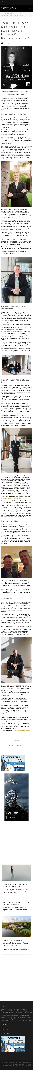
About (15, 4)
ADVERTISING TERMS (8, 1066)
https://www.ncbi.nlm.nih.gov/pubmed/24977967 (13, 484)
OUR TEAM (4, 1024)
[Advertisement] (16, 843)
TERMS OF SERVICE (20, 1066)
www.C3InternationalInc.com (22, 730)
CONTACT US (4, 1029)
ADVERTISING (4, 1027)
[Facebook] (2, 1)
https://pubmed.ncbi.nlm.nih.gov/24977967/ (15, 498)
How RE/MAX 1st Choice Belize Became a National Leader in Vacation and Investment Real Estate (16, 943)
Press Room (20, 4)
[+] (16, 873)
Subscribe (10, 4)
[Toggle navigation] (30, 8)
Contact (26, 4)
